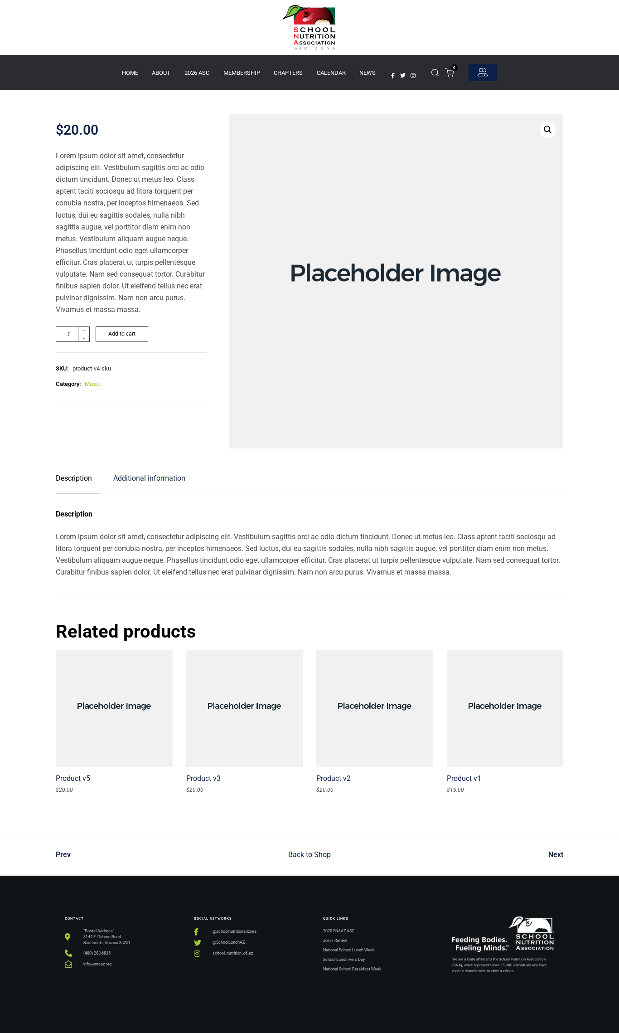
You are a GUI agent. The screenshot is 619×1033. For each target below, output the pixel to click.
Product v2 (333, 778)
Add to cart (121, 334)
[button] (548, 130)
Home (130, 72)
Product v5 (73, 778)
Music (93, 383)
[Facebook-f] (393, 75)
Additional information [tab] (149, 478)
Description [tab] (74, 478)
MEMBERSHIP (241, 72)
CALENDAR (331, 72)
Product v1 (464, 778)
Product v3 (203, 778)
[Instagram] (413, 75)
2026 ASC (196, 72)
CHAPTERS (288, 72)
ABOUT (161, 72)
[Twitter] (403, 75)
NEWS (367, 72)
